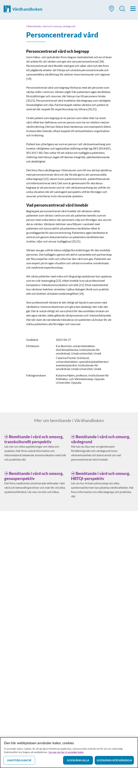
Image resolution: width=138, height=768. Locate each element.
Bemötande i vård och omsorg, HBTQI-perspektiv (100, 476)
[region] (69, 752)
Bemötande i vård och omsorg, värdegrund (51, 26)
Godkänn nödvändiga (114, 760)
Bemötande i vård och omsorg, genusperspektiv (33, 476)
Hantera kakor (19, 760)
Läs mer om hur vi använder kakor (66, 752)
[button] (111, 10)
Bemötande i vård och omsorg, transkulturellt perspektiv (33, 439)
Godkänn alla (78, 760)
